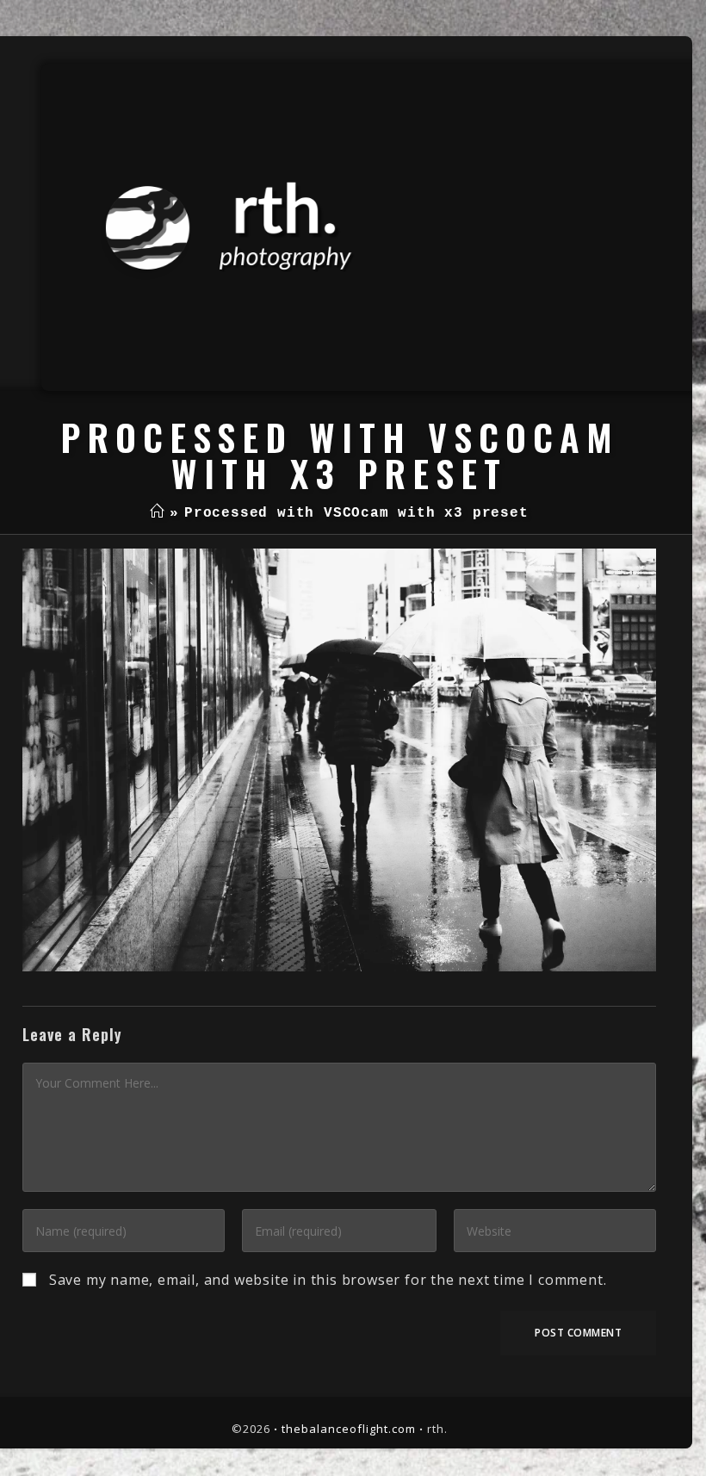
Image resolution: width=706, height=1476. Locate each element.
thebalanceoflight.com (349, 1428)
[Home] (157, 513)
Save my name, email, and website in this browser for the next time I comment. (328, 1279)
